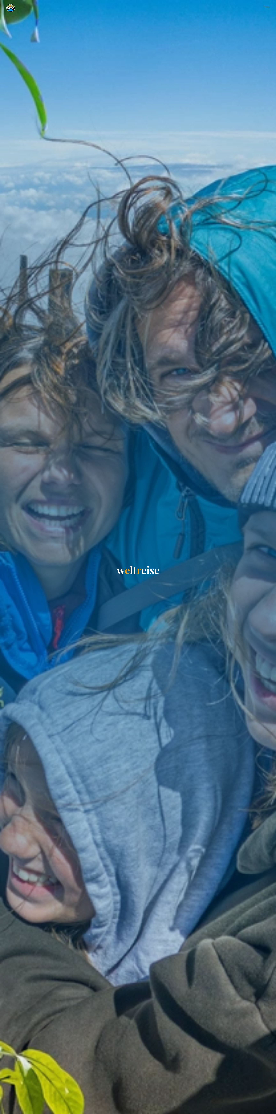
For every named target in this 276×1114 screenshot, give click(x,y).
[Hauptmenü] (267, 7)
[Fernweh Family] (10, 7)
